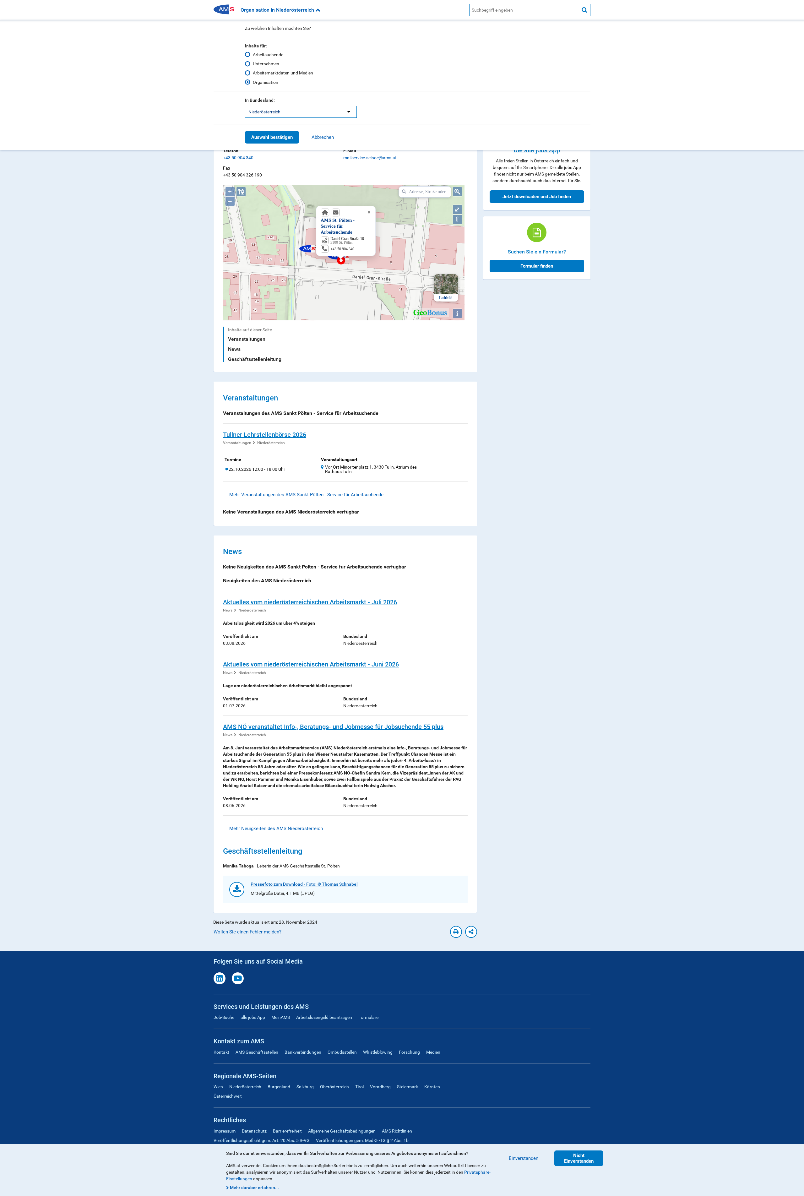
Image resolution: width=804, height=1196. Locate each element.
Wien (218, 1086)
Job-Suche (224, 1017)
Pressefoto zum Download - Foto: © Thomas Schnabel (304, 884)
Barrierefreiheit (287, 1130)
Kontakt (221, 1052)
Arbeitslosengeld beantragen (324, 1017)
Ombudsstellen (342, 1052)
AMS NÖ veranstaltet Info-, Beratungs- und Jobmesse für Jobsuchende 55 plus (333, 727)
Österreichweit (228, 1096)
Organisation (265, 82)
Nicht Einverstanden (579, 1158)
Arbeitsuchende (268, 54)
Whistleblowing (378, 1052)
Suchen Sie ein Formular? (537, 252)
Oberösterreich (334, 1086)
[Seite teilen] (471, 932)
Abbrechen (323, 137)
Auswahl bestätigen (272, 137)
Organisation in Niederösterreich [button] (278, 10)
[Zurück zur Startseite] (226, 10)
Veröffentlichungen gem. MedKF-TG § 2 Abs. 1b (362, 1140)
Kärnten (432, 1086)
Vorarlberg (380, 1086)
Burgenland (279, 1086)
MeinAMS (280, 1017)
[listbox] (300, 111)
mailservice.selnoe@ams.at (370, 157)
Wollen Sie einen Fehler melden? (247, 932)
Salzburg (305, 1086)
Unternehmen (266, 63)
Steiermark (407, 1086)
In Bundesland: (260, 100)
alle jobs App (253, 1017)
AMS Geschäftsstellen (257, 1052)
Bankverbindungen (303, 1052)
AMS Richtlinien (397, 1130)
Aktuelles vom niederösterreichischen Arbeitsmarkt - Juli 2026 (310, 602)
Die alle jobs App (536, 150)
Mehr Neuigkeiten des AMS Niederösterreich (276, 828)
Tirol (359, 1086)
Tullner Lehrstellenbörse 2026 (264, 434)
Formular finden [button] (536, 266)
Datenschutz (254, 1130)
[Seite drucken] (456, 932)
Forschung (409, 1052)
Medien (433, 1052)
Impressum (225, 1130)
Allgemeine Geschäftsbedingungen (342, 1130)
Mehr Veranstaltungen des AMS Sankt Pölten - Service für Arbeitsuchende (306, 494)
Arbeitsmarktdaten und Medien (283, 72)
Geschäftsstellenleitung (254, 359)
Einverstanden (523, 1158)
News (234, 349)
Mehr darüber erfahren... (254, 1187)
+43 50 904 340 (238, 157)
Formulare (368, 1017)
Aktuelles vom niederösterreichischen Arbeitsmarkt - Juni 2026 (311, 664)
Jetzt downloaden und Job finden (537, 196)
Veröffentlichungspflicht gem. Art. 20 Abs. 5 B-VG (262, 1140)
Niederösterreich (271, 443)
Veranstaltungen (246, 339)
